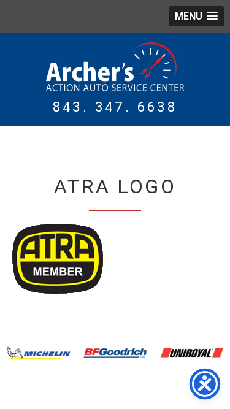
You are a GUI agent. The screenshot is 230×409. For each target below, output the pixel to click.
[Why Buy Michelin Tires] (38, 353)
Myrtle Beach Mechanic (115, 66)
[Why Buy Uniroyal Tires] (191, 353)
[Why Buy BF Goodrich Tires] (115, 353)
